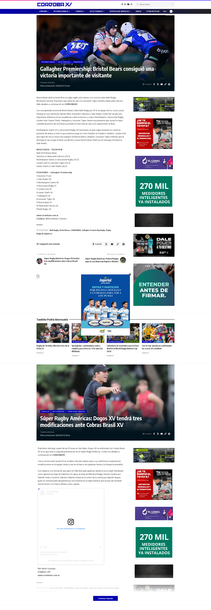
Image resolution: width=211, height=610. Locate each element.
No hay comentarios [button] (114, 276)
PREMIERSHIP (78, 62)
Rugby (108, 230)
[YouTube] (128, 4)
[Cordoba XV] (54, 4)
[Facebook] (122, 4)
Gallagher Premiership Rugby (93, 230)
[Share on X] (157, 84)
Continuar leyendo (105, 598)
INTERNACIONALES (48, 62)
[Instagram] (131, 4)
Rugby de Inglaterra (44, 234)
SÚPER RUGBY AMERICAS (76, 411)
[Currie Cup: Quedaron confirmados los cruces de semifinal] (158, 333)
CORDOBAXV (76, 230)
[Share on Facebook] (154, 84)
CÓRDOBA (41, 342)
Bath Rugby (54, 230)
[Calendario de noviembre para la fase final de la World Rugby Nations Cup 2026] (123, 333)
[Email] (161, 84)
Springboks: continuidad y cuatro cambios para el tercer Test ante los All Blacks (87, 349)
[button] (165, 11)
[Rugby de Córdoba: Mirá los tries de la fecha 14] (53, 333)
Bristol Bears (65, 230)
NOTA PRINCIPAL (64, 62)
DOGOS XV (45, 411)
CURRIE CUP (147, 342)
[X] (125, 4)
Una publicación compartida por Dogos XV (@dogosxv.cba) (71, 560)
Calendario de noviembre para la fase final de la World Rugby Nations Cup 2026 (123, 349)
